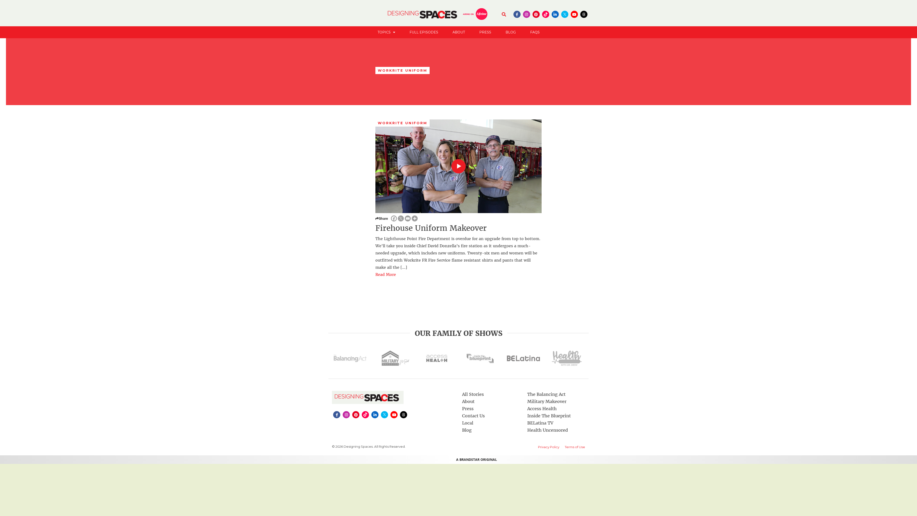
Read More (385, 274)
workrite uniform (402, 123)
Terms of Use (575, 447)
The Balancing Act (546, 394)
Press (485, 32)
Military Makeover (546, 401)
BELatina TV (540, 423)
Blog (511, 32)
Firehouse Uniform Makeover (431, 228)
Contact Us (473, 416)
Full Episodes (424, 32)
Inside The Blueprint (549, 416)
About (459, 32)
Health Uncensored (547, 430)
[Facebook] (394, 218)
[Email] (408, 218)
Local (467, 423)
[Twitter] (401, 218)
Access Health (542, 408)
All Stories (473, 394)
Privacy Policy (548, 447)
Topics (384, 32)
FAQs (535, 32)
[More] (415, 218)
